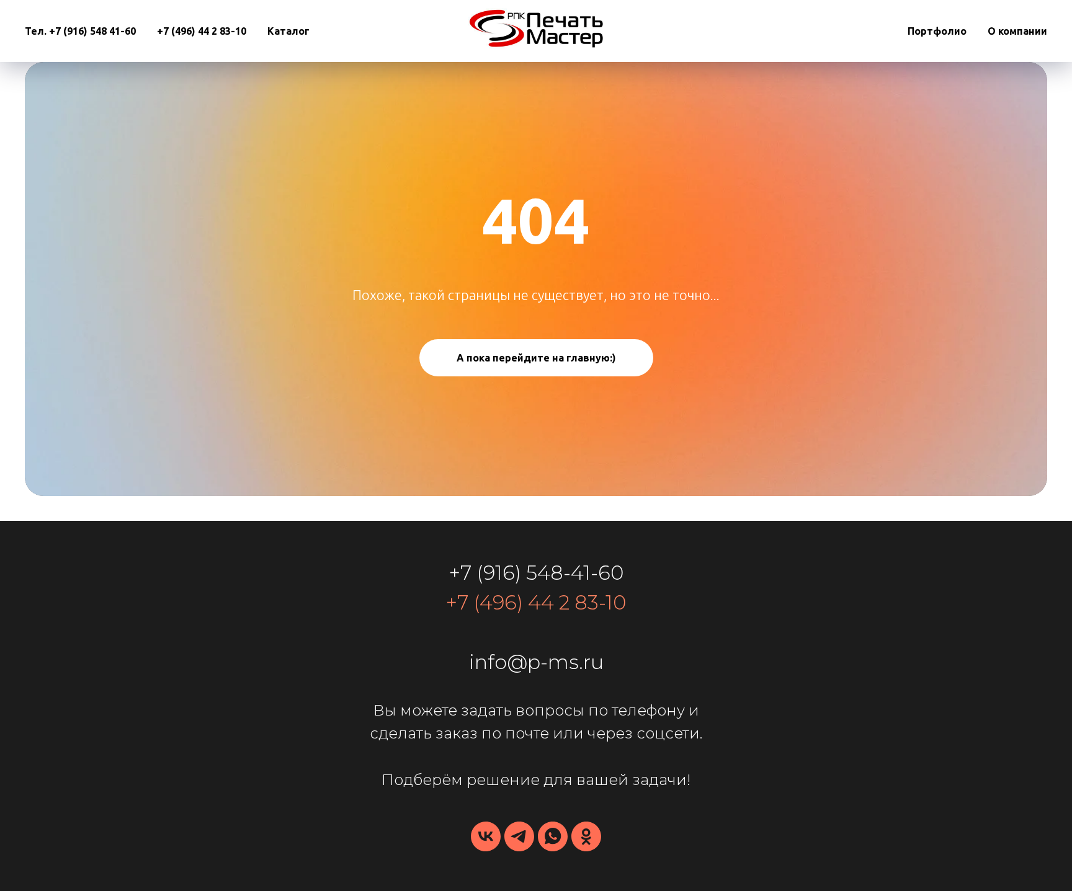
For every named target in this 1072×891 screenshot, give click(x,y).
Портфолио (937, 31)
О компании (1017, 31)
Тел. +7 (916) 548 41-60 (80, 31)
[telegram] (519, 836)
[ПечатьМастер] (586, 836)
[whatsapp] (553, 836)
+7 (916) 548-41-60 (536, 573)
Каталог (288, 31)
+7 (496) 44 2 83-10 (201, 31)
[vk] (486, 836)
